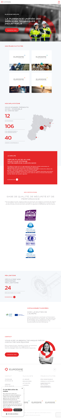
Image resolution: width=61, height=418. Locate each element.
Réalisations (27, 381)
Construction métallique (45, 384)
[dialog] (12, 402)
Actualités (26, 383)
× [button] (22, 388)
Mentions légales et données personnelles (30, 415)
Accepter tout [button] (8, 410)
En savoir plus (11, 179)
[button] (12, 413)
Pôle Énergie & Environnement (46, 387)
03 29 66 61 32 (9, 380)
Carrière (26, 385)
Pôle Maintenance (47, 379)
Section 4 (49, 412)
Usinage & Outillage (47, 381)
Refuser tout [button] (17, 410)
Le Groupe (26, 379)
